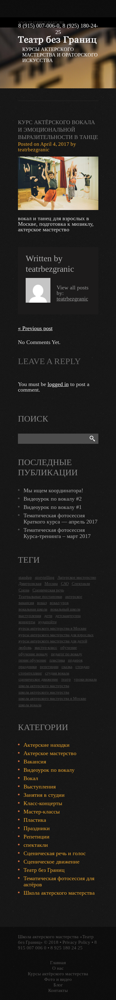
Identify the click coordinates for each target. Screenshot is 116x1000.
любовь (25, 647)
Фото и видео (58, 979)
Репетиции (36, 837)
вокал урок (59, 602)
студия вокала (57, 673)
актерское (73, 596)
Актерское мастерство (77, 577)
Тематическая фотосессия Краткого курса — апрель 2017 (60, 518)
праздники (28, 666)
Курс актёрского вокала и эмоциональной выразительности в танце (58, 129)
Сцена (24, 590)
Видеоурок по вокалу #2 (53, 499)
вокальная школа (33, 609)
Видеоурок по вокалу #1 (53, 507)
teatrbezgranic (33, 150)
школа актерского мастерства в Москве (52, 698)
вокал (42, 602)
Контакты (58, 990)
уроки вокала (85, 679)
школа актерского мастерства (44, 685)
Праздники (37, 828)
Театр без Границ (44, 870)
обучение (68, 647)
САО (65, 583)
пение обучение (32, 660)
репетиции (49, 666)
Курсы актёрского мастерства (58, 973)
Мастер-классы (42, 812)
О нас (58, 968)
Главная (58, 962)
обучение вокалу (33, 654)
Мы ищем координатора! (53, 490)
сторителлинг (30, 673)
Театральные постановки (40, 596)
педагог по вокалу (66, 654)
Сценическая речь (48, 590)
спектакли (36, 845)
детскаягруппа (68, 615)
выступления (30, 615)
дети (48, 615)
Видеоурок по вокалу (49, 770)
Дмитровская (30, 583)
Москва (51, 583)
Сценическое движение (51, 862)
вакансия (26, 602)
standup (25, 577)
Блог (58, 984)
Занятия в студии (44, 795)
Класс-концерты (43, 803)
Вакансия (35, 761)
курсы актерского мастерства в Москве (53, 628)
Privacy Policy (76, 942)
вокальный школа (65, 609)
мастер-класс (46, 647)
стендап (82, 666)
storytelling (44, 577)
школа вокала (30, 705)
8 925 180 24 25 (66, 947)
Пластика (35, 820)
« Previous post (35, 328)
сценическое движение (38, 679)
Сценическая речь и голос (55, 853)
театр (66, 679)
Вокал (31, 778)
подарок (75, 660)
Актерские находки (47, 745)
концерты (27, 622)
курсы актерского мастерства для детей (53, 641)
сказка (67, 666)
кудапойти (47, 622)
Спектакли (81, 583)
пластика (57, 660)
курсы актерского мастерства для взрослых (56, 634)
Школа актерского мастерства (59, 893)
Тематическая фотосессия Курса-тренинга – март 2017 (57, 533)
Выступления (40, 787)
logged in (58, 384)
